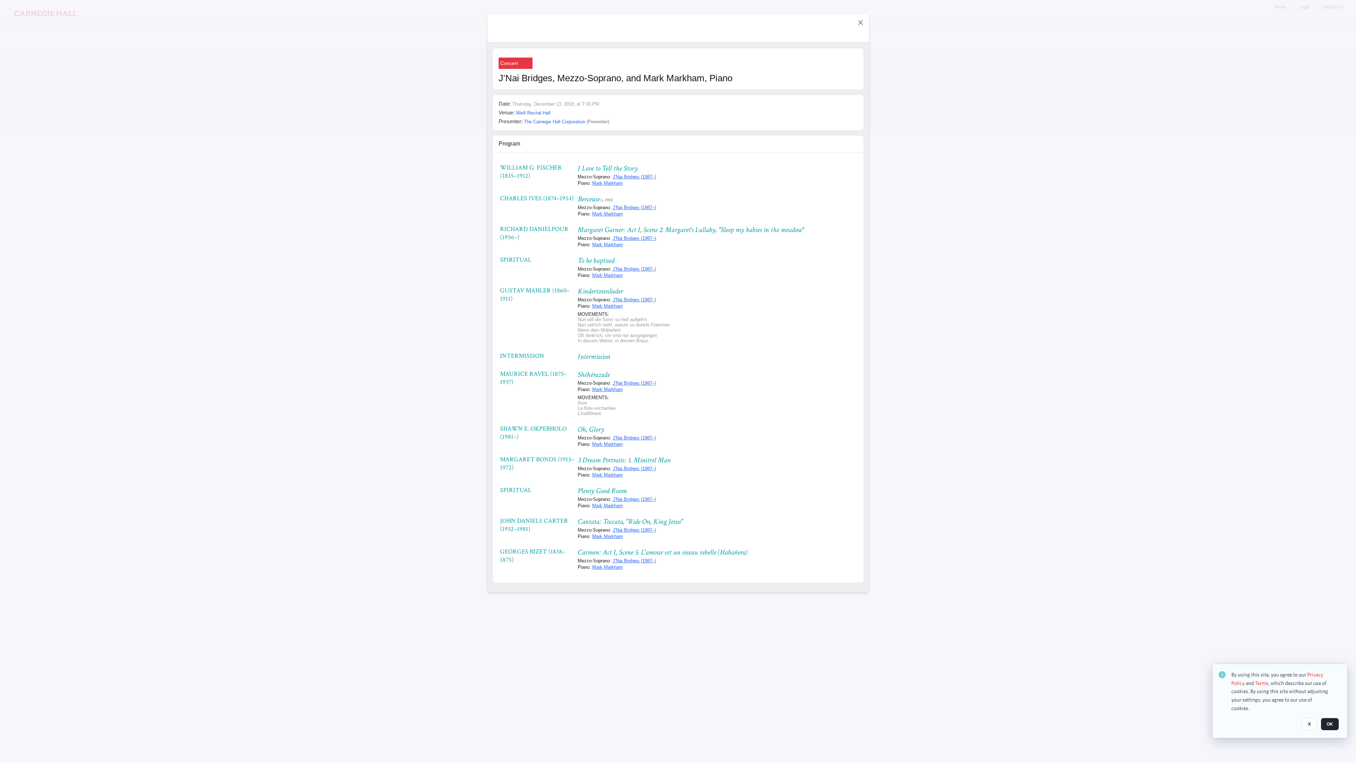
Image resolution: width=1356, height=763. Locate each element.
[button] (860, 22)
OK (1330, 724)
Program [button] (509, 144)
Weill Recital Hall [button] (533, 113)
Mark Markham (607, 183)
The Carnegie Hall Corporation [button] (554, 121)
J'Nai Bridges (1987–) (634, 176)
